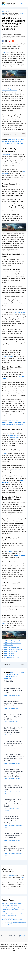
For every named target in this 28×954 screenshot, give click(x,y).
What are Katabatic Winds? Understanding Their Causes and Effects (13, 717)
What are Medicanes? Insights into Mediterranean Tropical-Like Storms (13, 704)
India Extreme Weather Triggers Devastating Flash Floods (13, 787)
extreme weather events (9, 90)
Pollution (4, 453)
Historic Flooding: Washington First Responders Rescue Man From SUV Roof (14, 849)
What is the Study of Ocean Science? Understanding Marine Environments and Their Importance (13, 141)
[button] (25, 4)
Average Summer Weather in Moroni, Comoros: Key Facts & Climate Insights (13, 743)
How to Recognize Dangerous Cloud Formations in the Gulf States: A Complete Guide (13, 909)
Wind (17, 708)
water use (5, 623)
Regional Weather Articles (11, 657)
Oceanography (6, 154)
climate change (14, 437)
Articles (5, 695)
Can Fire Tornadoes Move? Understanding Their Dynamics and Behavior (13, 730)
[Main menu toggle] (21, 3)
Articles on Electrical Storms (12, 643)
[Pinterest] (9, 41)
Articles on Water (9, 653)
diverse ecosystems (19, 312)
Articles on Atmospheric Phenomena (15, 641)
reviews (6, 880)
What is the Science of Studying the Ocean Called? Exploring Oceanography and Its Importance (13, 422)
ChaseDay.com (12, 875)
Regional (18, 695)
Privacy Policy (23, 936)
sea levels (9, 551)
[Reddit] (13, 41)
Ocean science (6, 52)
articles (22, 877)
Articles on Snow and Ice (11, 647)
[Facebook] (3, 41)
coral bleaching (20, 555)
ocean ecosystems (13, 435)
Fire (16, 734)
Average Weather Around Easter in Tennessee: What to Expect (14, 690)
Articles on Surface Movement (13, 649)
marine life (16, 470)
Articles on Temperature (11, 651)
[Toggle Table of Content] (22, 134)
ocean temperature (8, 88)
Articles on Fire (8, 645)
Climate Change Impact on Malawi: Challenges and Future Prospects (13, 835)
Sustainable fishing (8, 356)
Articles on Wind (9, 655)
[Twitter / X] (6, 41)
